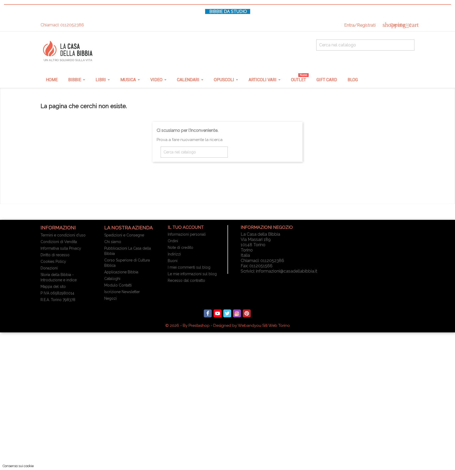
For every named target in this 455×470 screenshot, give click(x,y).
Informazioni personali (187, 234)
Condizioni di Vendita (59, 242)
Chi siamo (112, 242)
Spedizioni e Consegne (124, 235)
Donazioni (49, 268)
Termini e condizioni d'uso (63, 235)
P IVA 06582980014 (57, 293)
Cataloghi (112, 279)
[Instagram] (237, 313)
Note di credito (180, 247)
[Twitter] (227, 313)
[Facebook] (208, 313)
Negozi (110, 298)
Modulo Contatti (118, 285)
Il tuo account (186, 227)
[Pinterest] (247, 313)
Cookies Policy (53, 261)
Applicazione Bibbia (121, 272)
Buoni (172, 261)
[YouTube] (217, 313)
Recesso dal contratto (186, 280)
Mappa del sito (53, 286)
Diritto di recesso (55, 255)
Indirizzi (174, 254)
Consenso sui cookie (18, 466)
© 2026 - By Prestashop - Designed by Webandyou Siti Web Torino (227, 325)
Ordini (173, 241)
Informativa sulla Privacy (61, 248)
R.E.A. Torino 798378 (58, 300)
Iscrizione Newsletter (122, 292)
